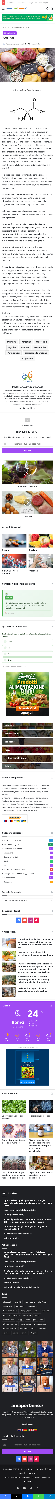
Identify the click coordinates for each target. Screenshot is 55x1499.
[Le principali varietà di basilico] (14, 1106)
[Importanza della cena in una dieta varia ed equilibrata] (41, 1163)
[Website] (20, 408)
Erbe (36, 1311)
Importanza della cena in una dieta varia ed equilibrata (41, 1175)
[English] (19, 1429)
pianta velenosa (40, 1324)
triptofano (28, 358)
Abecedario (8, 853)
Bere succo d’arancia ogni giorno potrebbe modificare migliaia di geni (35, 953)
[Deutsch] (26, 1429)
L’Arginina (33, 571)
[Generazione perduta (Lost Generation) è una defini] (10, 1366)
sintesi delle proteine (36, 353)
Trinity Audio (26, 90)
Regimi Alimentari (11, 857)
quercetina (24, 1328)
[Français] (22, 1429)
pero (41, 1320)
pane (28, 1320)
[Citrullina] (41, 541)
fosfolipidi (42, 341)
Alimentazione (9, 878)
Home (6, 27)
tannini (23, 1333)
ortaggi (20, 1320)
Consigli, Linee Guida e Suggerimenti (19, 874)
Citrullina (33, 550)
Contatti (27, 1482)
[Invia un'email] (25, 44)
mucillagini (27, 1315)
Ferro (8, 654)
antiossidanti (20, 1306)
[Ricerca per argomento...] (52, 9)
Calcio (8, 642)
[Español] (35, 1429)
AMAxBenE (15, 1477)
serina (26, 347)
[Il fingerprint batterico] (41, 1106)
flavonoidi (45, 1311)
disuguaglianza (26, 1311)
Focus (6, 865)
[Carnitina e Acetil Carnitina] (14, 561)
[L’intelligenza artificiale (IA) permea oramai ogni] (45, 1366)
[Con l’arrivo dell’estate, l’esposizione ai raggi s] (27, 1366)
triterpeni (33, 1333)
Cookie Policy (31, 1473)
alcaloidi (18, 1302)
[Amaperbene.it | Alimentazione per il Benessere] (16, 8)
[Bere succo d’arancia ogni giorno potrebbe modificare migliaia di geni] (9, 956)
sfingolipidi (14, 353)
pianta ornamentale (10, 1324)
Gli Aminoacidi (25, 27)
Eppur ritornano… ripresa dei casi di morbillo (13, 1141)
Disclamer (40, 1469)
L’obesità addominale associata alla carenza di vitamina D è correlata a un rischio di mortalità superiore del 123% (35, 943)
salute (33, 1328)
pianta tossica (26, 1324)
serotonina (40, 347)
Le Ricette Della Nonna (11, 1315)
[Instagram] (31, 408)
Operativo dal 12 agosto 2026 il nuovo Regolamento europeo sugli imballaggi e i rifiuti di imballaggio (34, 979)
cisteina (12, 341)
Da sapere (15, 27)
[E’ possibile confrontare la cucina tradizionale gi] (45, 1349)
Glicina (5, 550)
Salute (6, 861)
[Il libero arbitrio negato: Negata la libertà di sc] (27, 1384)
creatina (27, 341)
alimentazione (30, 1302)
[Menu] (3, 9)
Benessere (8, 882)
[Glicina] (14, 541)
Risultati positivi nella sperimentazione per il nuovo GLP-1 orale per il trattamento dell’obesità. (40, 1145)
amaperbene (7, 1306)
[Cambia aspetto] (47, 9)
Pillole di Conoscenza (12, 840)
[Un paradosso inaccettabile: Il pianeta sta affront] (10, 1384)
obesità (37, 1315)
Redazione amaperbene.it (15, 44)
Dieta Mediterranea (10, 1311)
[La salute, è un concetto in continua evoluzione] (27, 17)
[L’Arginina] (41, 561)
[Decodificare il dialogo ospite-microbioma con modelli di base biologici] (14, 1163)
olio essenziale (8, 1320)
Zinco (8, 660)
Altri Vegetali (42, 1302)
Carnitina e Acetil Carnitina (10, 572)
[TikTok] (34, 408)
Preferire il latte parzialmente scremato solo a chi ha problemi (33, 989)
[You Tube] (27, 408)
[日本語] (32, 1429)
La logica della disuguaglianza (27, 1047)
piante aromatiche (9, 1328)
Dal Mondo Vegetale (12, 844)
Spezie (15, 1333)
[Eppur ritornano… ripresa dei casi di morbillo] (14, 1131)
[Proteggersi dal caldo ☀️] (27, 1349)
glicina (13, 347)
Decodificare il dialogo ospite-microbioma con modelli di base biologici (13, 1175)
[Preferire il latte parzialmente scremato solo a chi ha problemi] (9, 992)
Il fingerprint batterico (39, 1116)
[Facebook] (23, 408)
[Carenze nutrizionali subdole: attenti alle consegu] (45, 1384)
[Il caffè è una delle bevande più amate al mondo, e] (10, 1349)
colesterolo (32, 1306)
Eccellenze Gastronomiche (14, 869)
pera (34, 1320)
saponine (42, 1328)
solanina (6, 1333)
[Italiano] (29, 1429)
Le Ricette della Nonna (13, 849)
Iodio (8, 648)
